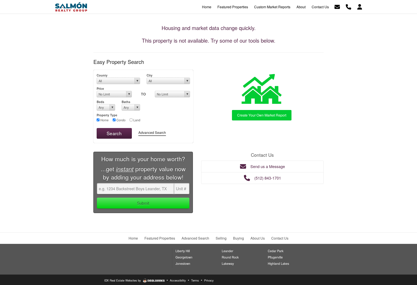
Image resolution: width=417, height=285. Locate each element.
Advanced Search (152, 132)
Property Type (107, 115)
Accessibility (178, 280)
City (149, 75)
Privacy (209, 280)
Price (100, 88)
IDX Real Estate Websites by (123, 280)
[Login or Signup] (359, 6)
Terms (195, 280)
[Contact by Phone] (348, 6)
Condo (121, 120)
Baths (126, 102)
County (102, 75)
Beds (100, 102)
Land (136, 120)
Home (104, 120)
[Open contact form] (337, 6)
